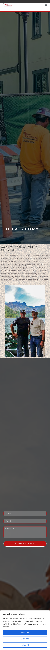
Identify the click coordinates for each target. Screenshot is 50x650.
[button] (46, 5)
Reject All (25, 645)
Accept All (25, 632)
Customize (25, 639)
